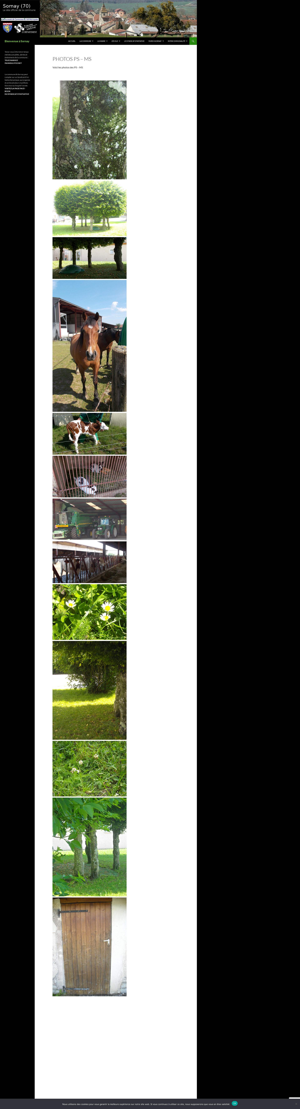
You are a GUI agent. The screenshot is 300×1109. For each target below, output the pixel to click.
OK (234, 1103)
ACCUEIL (71, 41)
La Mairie (101, 41)
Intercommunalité (176, 41)
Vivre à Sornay (155, 41)
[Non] (296, 1103)
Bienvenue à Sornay (17, 41)
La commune (85, 41)
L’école (115, 41)
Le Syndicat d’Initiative (134, 41)
